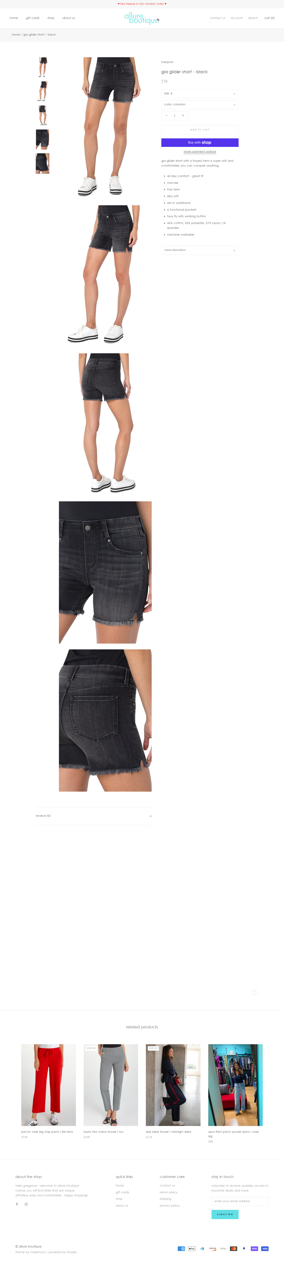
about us (68, 18)
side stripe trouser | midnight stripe (168, 1132)
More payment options (200, 152)
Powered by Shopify (62, 1252)
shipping (165, 1199)
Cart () (269, 18)
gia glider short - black (39, 35)
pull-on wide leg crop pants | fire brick (47, 1132)
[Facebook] (16, 1204)
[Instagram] (26, 1204)
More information (175, 250)
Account (237, 18)
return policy (169, 1193)
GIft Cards (122, 1193)
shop (51, 18)
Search (253, 18)
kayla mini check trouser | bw (103, 1132)
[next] (272, 1089)
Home (16, 35)
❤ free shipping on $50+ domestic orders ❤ (142, 4)
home (14, 18)
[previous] (12, 1089)
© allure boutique (28, 1247)
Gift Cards (32, 18)
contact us (217, 18)
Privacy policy (170, 1206)
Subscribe (225, 1214)
